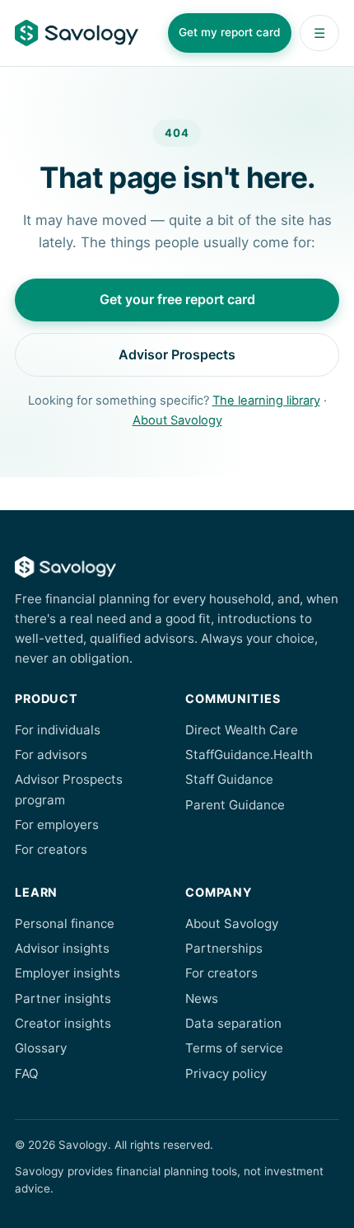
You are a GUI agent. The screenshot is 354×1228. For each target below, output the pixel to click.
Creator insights (63, 1023)
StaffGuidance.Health (249, 754)
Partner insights (63, 998)
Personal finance (64, 923)
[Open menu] (319, 33)
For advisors (51, 754)
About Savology (177, 420)
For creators (51, 849)
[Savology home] (76, 33)
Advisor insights (62, 948)
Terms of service (234, 1048)
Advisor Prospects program (69, 789)
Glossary (41, 1048)
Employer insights (67, 973)
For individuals (57, 730)
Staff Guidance (229, 779)
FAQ (27, 1073)
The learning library (266, 400)
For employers (57, 824)
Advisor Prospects (177, 354)
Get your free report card (177, 299)
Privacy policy (226, 1073)
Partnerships (224, 948)
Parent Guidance (235, 805)
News (201, 998)
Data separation (233, 1023)
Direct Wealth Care (241, 730)
